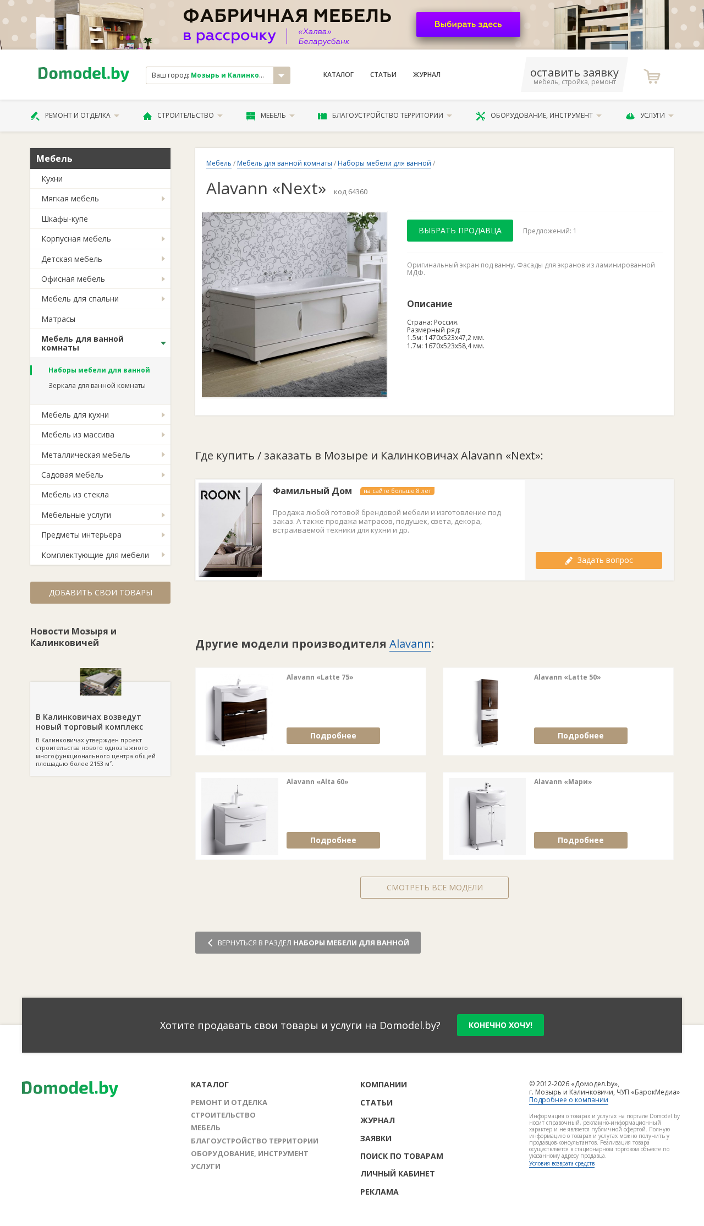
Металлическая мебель (85, 455)
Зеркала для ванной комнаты (97, 385)
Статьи (383, 74)
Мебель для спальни (80, 298)
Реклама (379, 1191)
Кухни (52, 178)
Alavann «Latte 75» (320, 677)
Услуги (652, 115)
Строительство (185, 115)
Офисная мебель (73, 278)
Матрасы (58, 319)
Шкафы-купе (64, 219)
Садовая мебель (72, 474)
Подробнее (333, 735)
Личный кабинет (397, 1173)
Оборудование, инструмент (542, 115)
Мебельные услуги (76, 515)
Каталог (338, 74)
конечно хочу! (500, 1025)
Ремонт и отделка (78, 115)
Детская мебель (71, 259)
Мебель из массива (77, 434)
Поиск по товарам (401, 1156)
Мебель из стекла (75, 494)
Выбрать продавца (460, 230)
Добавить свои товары (100, 592)
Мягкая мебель (70, 198)
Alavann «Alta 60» (318, 782)
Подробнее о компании (568, 1099)
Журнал (427, 74)
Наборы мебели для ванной (99, 370)
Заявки (376, 1138)
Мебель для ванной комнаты (82, 342)
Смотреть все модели (435, 887)
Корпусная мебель (76, 238)
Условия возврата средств (562, 1163)
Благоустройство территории (387, 115)
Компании (383, 1084)
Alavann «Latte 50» (567, 677)
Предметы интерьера (81, 534)
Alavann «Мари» (563, 782)
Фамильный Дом (312, 491)
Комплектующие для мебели (95, 555)
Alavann (410, 643)
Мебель (273, 115)
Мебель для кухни (75, 414)
